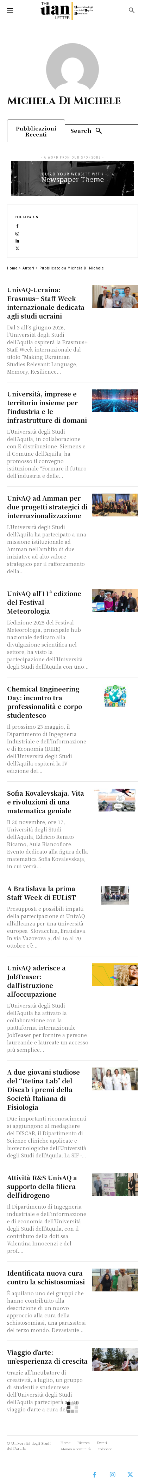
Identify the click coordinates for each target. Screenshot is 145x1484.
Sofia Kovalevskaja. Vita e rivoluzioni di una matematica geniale (45, 801)
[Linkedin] (17, 240)
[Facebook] (17, 225)
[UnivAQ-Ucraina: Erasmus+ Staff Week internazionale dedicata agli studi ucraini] (115, 296)
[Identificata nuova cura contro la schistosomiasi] (115, 1280)
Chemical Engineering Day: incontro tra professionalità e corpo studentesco (44, 702)
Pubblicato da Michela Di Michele (71, 267)
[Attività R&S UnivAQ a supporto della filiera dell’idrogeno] (115, 1184)
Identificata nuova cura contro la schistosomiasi (46, 1277)
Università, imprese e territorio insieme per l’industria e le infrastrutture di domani (47, 407)
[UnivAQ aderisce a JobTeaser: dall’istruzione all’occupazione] (115, 974)
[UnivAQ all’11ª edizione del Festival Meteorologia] (115, 600)
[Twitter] (17, 247)
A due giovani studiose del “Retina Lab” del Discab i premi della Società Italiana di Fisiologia (43, 1089)
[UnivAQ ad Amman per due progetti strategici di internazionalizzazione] (115, 505)
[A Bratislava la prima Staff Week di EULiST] (115, 895)
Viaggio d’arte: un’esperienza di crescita (47, 1356)
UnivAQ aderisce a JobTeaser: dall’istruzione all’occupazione (36, 980)
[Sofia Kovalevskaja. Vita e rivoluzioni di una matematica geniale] (115, 800)
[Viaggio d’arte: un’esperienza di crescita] (115, 1359)
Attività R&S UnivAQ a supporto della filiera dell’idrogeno (42, 1186)
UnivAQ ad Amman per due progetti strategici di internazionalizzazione (47, 506)
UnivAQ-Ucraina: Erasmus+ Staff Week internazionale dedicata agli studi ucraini (45, 302)
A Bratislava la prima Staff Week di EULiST (42, 893)
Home (12, 267)
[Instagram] (17, 233)
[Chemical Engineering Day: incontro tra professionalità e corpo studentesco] (115, 695)
